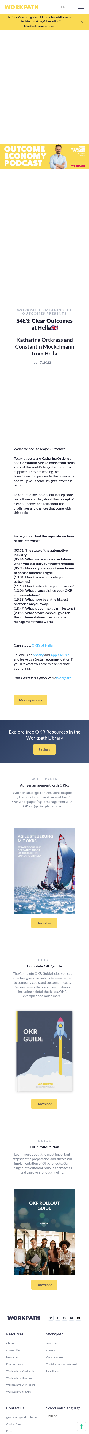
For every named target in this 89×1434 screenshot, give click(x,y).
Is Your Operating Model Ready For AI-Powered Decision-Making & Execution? (40, 19)
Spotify (38, 655)
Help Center (53, 1371)
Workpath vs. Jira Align (19, 1391)
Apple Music (60, 655)
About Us (51, 1343)
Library (10, 1343)
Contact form (13, 1424)
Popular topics (14, 1364)
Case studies (13, 1350)
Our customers (54, 1357)
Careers (50, 1350)
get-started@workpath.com (21, 1417)
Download (44, 923)
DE (55, 1416)
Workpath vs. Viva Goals (20, 1371)
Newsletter (12, 1357)
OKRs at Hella (42, 645)
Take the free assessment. (40, 26)
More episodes (30, 700)
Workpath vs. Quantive (19, 1377)
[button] (80, 7)
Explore (44, 749)
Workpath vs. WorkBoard (20, 1384)
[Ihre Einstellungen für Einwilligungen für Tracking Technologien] (81, 1426)
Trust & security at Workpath (62, 1364)
